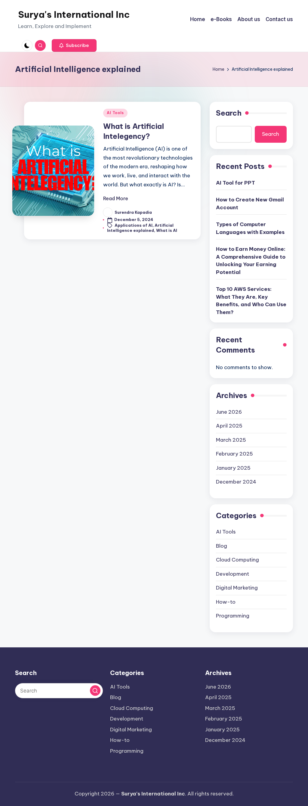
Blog (221, 546)
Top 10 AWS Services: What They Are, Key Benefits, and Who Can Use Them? (251, 301)
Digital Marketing (237, 587)
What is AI (166, 230)
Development (232, 574)
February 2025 (234, 453)
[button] (74, 45)
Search (229, 112)
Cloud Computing (237, 559)
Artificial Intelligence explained (140, 228)
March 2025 (231, 440)
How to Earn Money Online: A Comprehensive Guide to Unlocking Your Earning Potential (250, 260)
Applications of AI (133, 225)
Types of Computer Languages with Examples (250, 228)
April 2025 (229, 425)
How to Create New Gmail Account (250, 203)
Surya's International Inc (74, 14)
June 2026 (229, 412)
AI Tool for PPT (235, 182)
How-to (226, 602)
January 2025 (233, 468)
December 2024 (236, 481)
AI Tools (115, 112)
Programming (232, 615)
